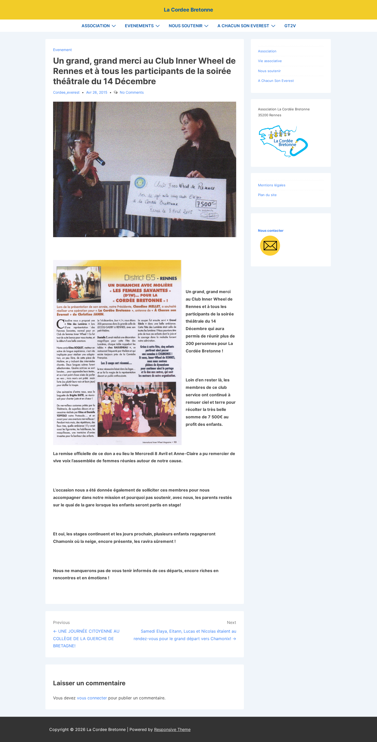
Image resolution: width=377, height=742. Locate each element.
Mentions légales (271, 185)
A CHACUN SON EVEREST (243, 25)
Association (267, 51)
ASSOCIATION (96, 25)
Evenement (62, 49)
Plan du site (267, 195)
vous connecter (92, 697)
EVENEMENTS (139, 25)
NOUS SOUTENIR (185, 25)
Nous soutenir (269, 71)
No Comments (132, 92)
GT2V (290, 25)
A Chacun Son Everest (276, 81)
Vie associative (270, 61)
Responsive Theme (172, 729)
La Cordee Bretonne (188, 10)
